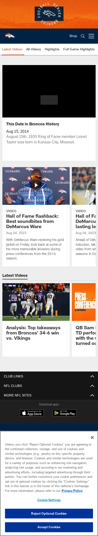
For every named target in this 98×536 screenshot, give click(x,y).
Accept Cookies (49, 527)
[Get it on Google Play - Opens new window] (64, 415)
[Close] (92, 437)
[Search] (83, 36)
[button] (49, 100)
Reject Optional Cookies (49, 513)
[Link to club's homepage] (9, 34)
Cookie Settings (49, 500)
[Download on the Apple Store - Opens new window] (31, 413)
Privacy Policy (72, 491)
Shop (73, 36)
